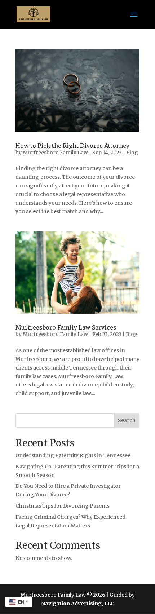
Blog (132, 152)
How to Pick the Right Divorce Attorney (72, 145)
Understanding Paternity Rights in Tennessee (72, 455)
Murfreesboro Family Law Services (65, 327)
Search (127, 420)
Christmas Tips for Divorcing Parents (62, 506)
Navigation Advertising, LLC (77, 603)
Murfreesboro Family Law (55, 152)
